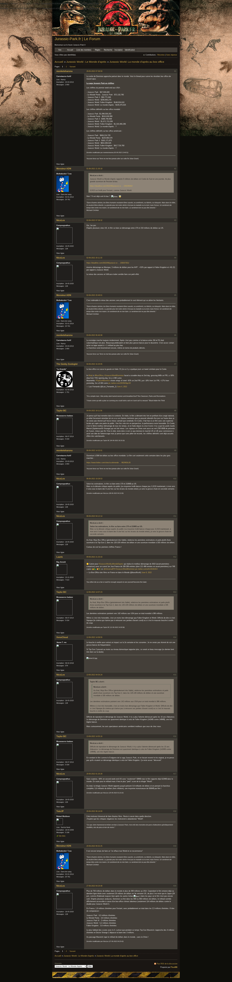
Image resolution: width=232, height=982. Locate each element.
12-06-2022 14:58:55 (94, 637)
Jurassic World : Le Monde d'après (86, 61)
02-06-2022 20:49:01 (94, 295)
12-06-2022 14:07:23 (94, 592)
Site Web (62, 836)
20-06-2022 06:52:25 (94, 846)
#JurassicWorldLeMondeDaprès (111, 564)
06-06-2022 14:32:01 (94, 450)
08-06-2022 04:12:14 (94, 516)
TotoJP (60, 811)
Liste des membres (83, 50)
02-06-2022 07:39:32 (94, 220)
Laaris (59, 557)
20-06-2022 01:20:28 (94, 774)
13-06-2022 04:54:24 (94, 675)
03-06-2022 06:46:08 (94, 335)
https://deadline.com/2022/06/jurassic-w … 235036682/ (111, 186)
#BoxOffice (99, 375)
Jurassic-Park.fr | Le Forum (77, 39)
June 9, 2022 (147, 572)
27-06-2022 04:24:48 (94, 886)
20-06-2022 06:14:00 (94, 811)
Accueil (70, 50)
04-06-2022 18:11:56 (94, 411)
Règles (97, 50)
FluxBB (174, 967)
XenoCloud (62, 637)
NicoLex (60, 220)
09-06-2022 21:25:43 (94, 557)
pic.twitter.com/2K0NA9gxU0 (119, 383)
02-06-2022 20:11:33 (94, 258)
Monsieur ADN (63, 168)
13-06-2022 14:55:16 (94, 736)
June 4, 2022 (122, 387)
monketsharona (64, 71)
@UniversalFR (109, 569)
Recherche (108, 50)
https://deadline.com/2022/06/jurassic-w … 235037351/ (107, 263)
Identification (130, 50)
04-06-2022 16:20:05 (94, 364)
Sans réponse (171, 55)
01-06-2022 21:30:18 (94, 169)
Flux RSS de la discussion (167, 964)
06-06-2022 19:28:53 (94, 479)
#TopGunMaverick (103, 381)
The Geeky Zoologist (66, 364)
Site (59, 50)
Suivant (72, 67)
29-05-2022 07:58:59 (94, 71)
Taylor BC (61, 410)
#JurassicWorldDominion (114, 375)
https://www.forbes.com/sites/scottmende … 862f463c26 (108, 463)
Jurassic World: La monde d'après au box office (136, 61)
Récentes (161, 55)
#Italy (90, 375)
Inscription (119, 50)
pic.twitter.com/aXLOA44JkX (146, 569)
